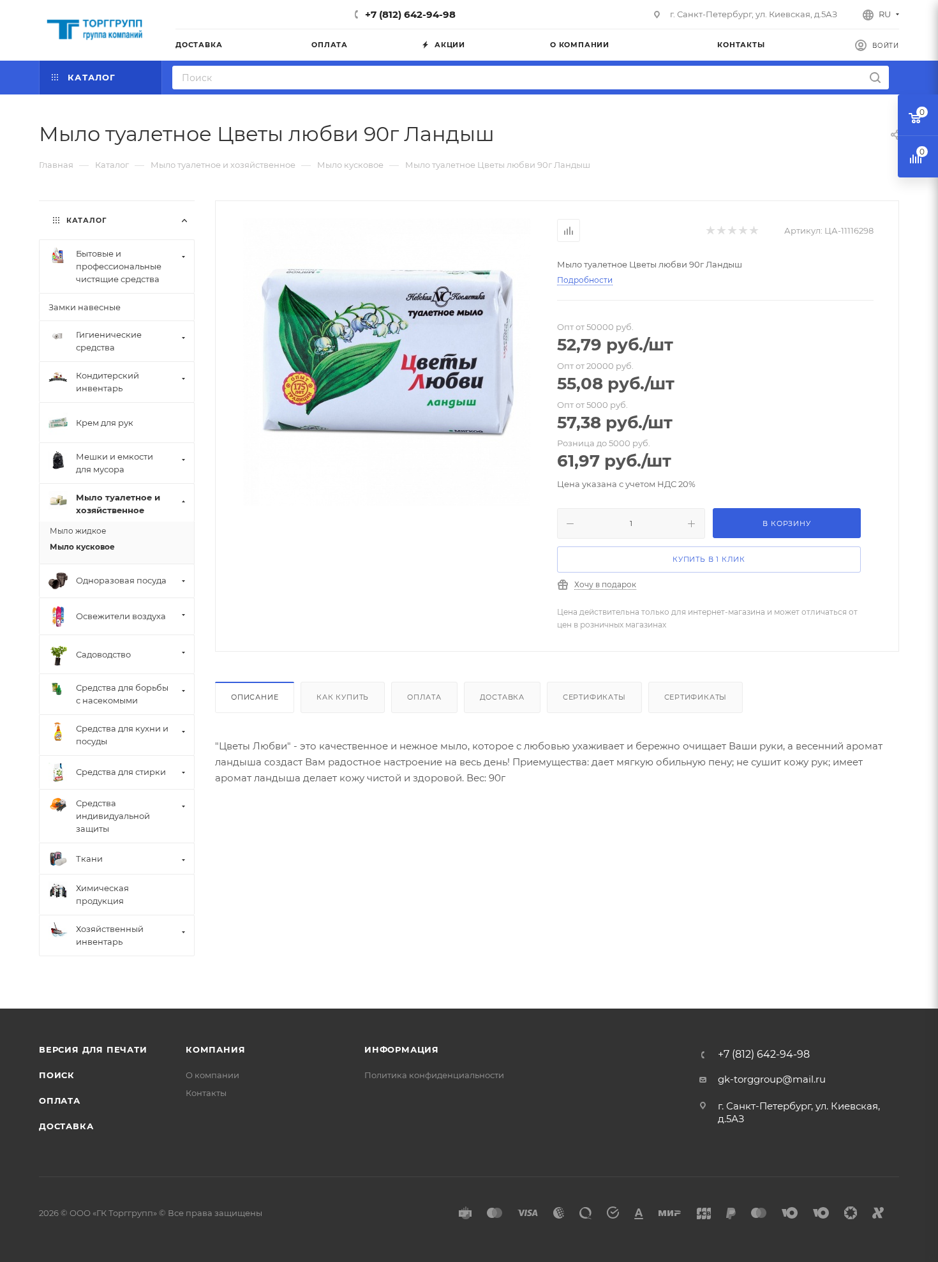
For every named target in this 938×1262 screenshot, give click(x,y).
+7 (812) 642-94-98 (410, 14)
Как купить (342, 697)
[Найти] (875, 77)
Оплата (424, 697)
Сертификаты (594, 697)
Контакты (206, 1093)
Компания (215, 1049)
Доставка (502, 697)
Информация (401, 1049)
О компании (212, 1075)
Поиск (57, 1075)
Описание (254, 697)
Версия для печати (93, 1049)
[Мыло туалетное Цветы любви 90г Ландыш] (386, 362)
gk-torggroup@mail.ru (772, 1079)
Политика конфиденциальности (434, 1075)
